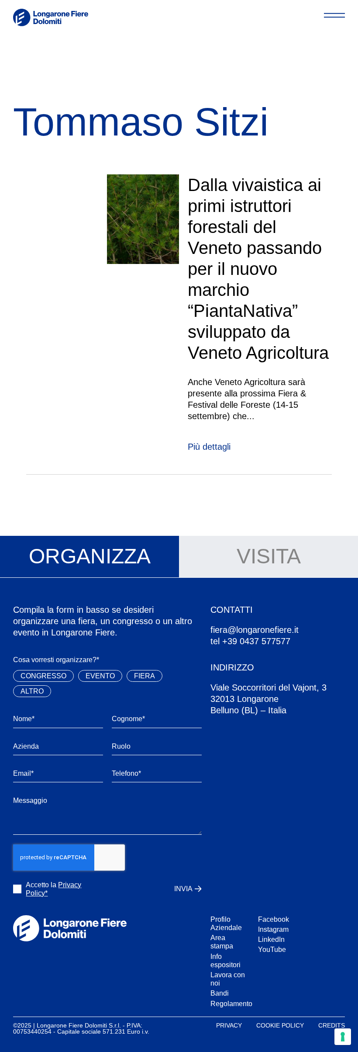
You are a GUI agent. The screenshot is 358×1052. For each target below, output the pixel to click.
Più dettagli (209, 446)
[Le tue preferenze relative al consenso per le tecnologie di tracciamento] (342, 1036)
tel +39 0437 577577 (250, 641)
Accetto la (53, 889)
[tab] (89, 557)
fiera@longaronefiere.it (254, 630)
